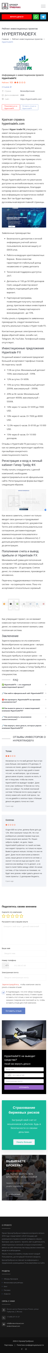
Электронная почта (10, 972)
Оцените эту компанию (12, 912)
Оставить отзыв (13, 1011)
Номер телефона (9, 960)
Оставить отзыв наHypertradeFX (29, 107)
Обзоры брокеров (11, 1279)
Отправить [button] (24, 1087)
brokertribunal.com (13, 1326)
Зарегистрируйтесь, (11, 984)
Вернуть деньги (16, 17)
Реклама (7, 1290)
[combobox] (5, 965)
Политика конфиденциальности (30, 1345)
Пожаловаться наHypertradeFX (10, 107)
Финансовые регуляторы (13, 1282)
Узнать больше (24, 1142)
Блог (5, 1286)
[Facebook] (21, 1349)
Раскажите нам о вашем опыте (15, 922)
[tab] (24, 686)
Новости (7, 1294)
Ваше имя (6, 948)
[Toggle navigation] (43, 6)
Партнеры (8, 1345)
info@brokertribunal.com (15, 1323)
